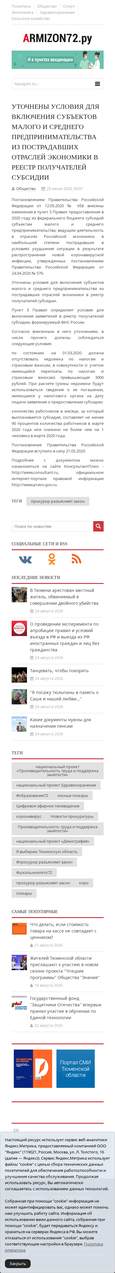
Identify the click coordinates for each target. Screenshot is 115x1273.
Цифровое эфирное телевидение (47, 806)
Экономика (22, 12)
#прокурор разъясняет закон (44, 862)
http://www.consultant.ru (35, 472)
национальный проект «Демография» (53, 841)
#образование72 (32, 795)
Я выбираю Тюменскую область (47, 851)
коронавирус (28, 816)
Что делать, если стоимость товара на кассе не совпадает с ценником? (63, 930)
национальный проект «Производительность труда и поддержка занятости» (57, 770)
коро (84, 883)
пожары (24, 893)
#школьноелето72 (34, 872)
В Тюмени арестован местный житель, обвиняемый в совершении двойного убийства (64, 596)
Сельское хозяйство (31, 18)
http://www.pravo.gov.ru (34, 484)
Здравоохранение (57, 12)
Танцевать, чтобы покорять (59, 670)
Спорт (69, 6)
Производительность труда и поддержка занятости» (58, 828)
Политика (21, 6)
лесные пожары (72, 795)
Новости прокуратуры (72, 816)
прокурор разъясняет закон (58, 501)
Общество (47, 6)
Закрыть (18, 1263)
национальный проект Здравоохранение (56, 785)
